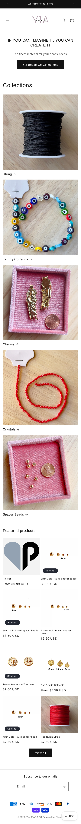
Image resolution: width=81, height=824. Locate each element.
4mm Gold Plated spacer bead (20, 737)
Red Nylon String (50, 737)
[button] (7, 20)
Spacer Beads (13, 514)
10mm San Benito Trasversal (19, 684)
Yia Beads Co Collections (40, 64)
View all (40, 753)
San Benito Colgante (52, 685)
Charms (9, 344)
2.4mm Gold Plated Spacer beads (56, 632)
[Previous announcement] (7, 4)
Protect (7, 578)
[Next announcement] (74, 4)
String (7, 174)
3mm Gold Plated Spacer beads (59, 578)
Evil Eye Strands (15, 259)
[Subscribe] (64, 786)
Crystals (9, 429)
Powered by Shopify (53, 817)
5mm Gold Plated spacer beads (20, 630)
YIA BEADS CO (34, 817)
